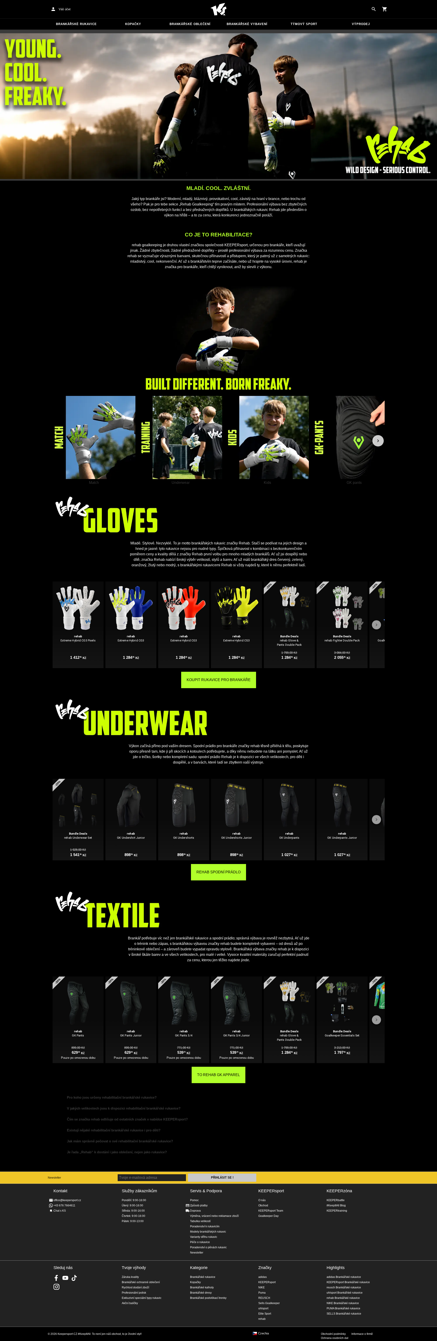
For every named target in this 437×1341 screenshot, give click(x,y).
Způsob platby (199, 1205)
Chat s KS (59, 1210)
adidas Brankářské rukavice (344, 1277)
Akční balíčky (130, 1303)
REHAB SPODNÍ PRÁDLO (218, 872)
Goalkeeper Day (268, 1216)
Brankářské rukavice (76, 24)
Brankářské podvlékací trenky (208, 1298)
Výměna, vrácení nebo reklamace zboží (214, 1216)
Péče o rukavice (200, 1242)
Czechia (263, 1333)
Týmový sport (304, 24)
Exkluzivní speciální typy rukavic (141, 1298)
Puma (262, 1292)
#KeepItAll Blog (336, 1205)
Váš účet (65, 9)
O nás (262, 1200)
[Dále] (378, 440)
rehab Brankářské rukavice (343, 1298)
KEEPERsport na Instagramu (56, 1287)
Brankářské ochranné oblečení (141, 1282)
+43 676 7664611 (64, 1205)
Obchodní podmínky (333, 1334)
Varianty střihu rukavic (203, 1236)
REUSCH (264, 1298)
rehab (262, 1318)
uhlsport (263, 1308)
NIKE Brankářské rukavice (343, 1303)
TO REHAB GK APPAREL (218, 1075)
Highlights (336, 1267)
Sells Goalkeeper (269, 1303)
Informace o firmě (362, 1334)
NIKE (261, 1287)
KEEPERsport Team (270, 1210)
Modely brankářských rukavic (208, 1231)
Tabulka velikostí (200, 1221)
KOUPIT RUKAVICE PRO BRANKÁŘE (219, 680)
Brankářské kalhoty (202, 1287)
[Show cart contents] (384, 9)
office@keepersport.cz (67, 1200)
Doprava (195, 1210)
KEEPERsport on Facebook (56, 1278)
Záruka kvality (130, 1277)
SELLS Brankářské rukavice (344, 1313)
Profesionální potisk (134, 1292)
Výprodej (361, 24)
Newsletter (54, 1177)
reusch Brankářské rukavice (344, 1287)
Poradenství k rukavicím (204, 1226)
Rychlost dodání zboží (135, 1287)
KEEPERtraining (337, 1210)
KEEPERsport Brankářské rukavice (348, 1282)
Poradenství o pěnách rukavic (208, 1247)
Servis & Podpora (206, 1191)
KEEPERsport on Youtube (65, 1278)
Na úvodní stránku (218, 9)
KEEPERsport (271, 1191)
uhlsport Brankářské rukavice (345, 1292)
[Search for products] (373, 9)
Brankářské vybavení (247, 24)
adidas (262, 1277)
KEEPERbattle (336, 1200)
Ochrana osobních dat (334, 1338)
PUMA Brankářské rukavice (343, 1308)
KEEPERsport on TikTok (74, 1278)
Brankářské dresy (201, 1292)
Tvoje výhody (134, 1267)
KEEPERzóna (339, 1191)
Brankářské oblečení (190, 24)
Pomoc (194, 1200)
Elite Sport (264, 1313)
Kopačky (133, 24)
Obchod (263, 1205)
